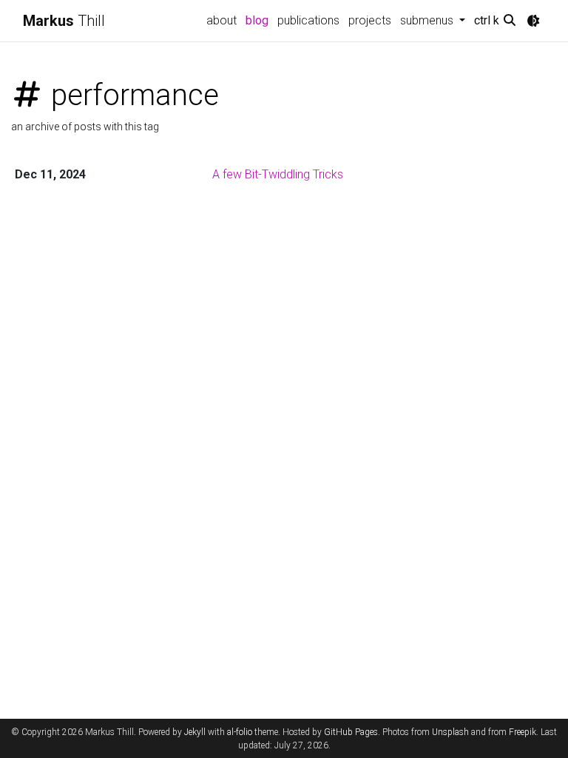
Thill (64, 21)
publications (308, 20)
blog (257, 20)
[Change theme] (533, 21)
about (221, 20)
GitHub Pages (351, 732)
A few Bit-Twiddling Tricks (277, 174)
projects (369, 20)
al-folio (239, 732)
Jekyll (195, 732)
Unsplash (450, 732)
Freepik (522, 732)
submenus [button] (428, 20)
